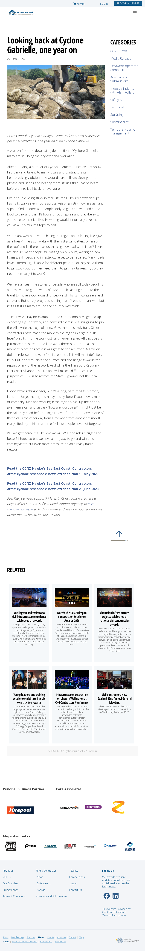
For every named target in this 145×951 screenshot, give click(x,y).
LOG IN (104, 3)
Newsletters (60, 941)
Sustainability (119, 122)
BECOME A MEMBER (128, 3)
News (40, 877)
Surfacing (116, 114)
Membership (17, 937)
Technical (117, 107)
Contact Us (76, 890)
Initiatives (61, 937)
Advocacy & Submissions (119, 79)
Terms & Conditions (14, 896)
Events (74, 870)
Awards (41, 890)
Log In (73, 883)
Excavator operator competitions (124, 68)
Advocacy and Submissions (51, 896)
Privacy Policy (10, 890)
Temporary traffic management (122, 131)
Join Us (7, 877)
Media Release (120, 58)
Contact (72, 937)
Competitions (77, 877)
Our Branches (10, 883)
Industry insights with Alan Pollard (122, 90)
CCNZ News (118, 51)
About (5, 937)
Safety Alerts (119, 100)
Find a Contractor (46, 870)
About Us (8, 870)
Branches (31, 937)
